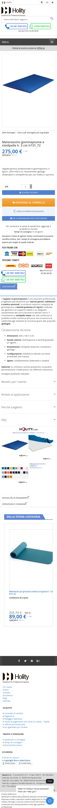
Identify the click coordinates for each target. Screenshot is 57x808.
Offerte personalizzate (14, 724)
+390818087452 (42, 26)
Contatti (6, 692)
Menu (5, 42)
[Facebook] (19, 661)
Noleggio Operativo (13, 719)
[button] (26, 138)
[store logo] (13, 11)
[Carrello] (41, 2)
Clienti (6, 690)
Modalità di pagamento (15, 497)
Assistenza (8, 695)
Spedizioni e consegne (14, 504)
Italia (8, 2)
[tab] (28, 286)
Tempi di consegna (13, 742)
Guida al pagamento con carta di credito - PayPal (27, 721)
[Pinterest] (31, 661)
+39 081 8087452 (18, 26)
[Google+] (38, 661)
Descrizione (8, 286)
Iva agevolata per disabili (16, 727)
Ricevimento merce (13, 745)
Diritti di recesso (11, 757)
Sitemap (6, 701)
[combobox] (26, 19)
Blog (5, 698)
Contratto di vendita (13, 713)
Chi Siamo (7, 687)
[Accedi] (52, 2)
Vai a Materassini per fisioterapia (29, 218)
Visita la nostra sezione (28, 48)
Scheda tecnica (29, 192)
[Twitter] (25, 661)
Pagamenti (9, 716)
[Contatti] (47, 2)
